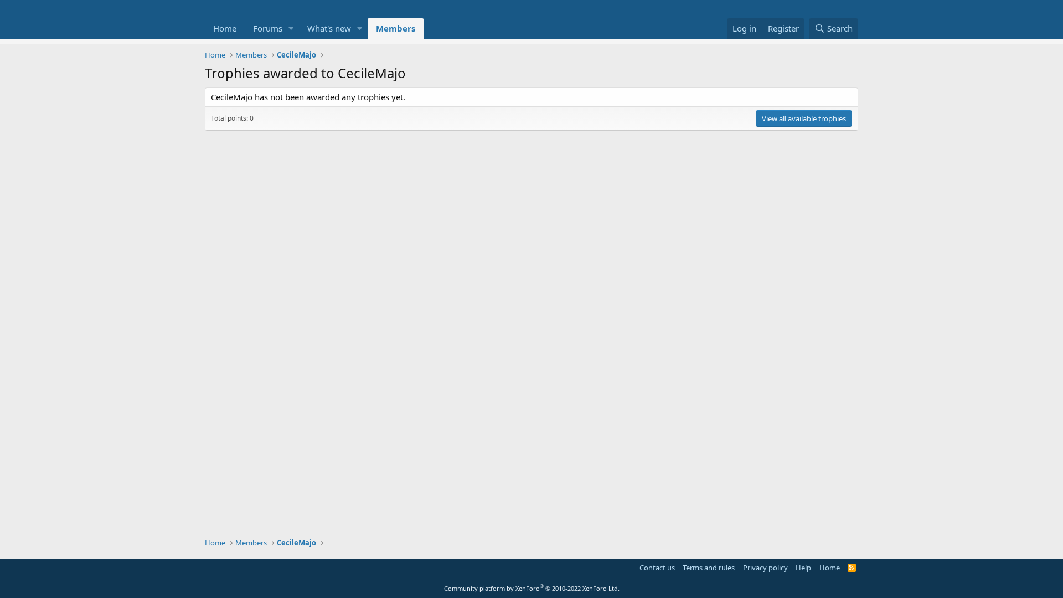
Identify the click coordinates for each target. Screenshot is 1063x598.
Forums (267, 28)
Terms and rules (709, 568)
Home (224, 28)
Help (803, 568)
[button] (291, 28)
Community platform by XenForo (532, 588)
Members (395, 28)
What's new (329, 28)
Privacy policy (765, 568)
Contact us (657, 568)
